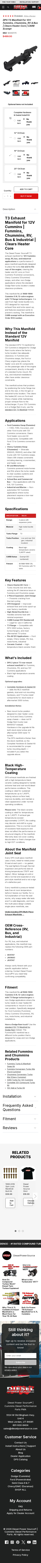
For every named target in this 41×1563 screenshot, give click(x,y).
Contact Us (20, 1442)
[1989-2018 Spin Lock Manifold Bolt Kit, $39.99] (10, 1173)
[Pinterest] (18, 1542)
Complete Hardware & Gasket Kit (21, 687)
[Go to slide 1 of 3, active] (15, 1231)
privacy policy (11, 1370)
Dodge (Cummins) (20, 1476)
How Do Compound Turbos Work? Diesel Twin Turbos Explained (10, 1284)
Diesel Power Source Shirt (26, 1187)
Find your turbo (9, 2)
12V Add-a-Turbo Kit (16, 1088)
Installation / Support (29, 2)
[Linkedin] (34, 1542)
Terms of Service (20, 1550)
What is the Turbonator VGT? (30, 1281)
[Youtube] (29, 1542)
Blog (20, 1452)
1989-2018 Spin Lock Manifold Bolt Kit (10, 1187)
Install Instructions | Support (20, 1446)
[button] (34, 7)
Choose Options (30, 1202)
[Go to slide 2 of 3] (19, 1231)
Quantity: (8, 191)
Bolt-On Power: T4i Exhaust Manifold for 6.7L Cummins (30, 1310)
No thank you (29, 122)
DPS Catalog (20, 1459)
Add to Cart (11, 1203)
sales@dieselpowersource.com (20, 1428)
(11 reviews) (18, 16)
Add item (19, 121)
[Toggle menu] (3, 7)
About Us (21, 1449)
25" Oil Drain (19, 169)
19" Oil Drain (19, 151)
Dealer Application (21, 1456)
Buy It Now (26, 196)
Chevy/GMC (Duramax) (20, 1486)
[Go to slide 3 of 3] (23, 1231)
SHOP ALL (20, 1489)
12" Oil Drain (19, 133)
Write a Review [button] (29, 16)
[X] (23, 1542)
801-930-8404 (20, 1425)
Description (9, 209)
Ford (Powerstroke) (20, 1479)
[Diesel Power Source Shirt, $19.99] (28, 1173)
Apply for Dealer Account (20, 1513)
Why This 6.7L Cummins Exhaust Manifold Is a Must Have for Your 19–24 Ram (10, 1311)
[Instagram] (12, 1542)
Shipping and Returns (20, 1509)
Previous (3, 1196)
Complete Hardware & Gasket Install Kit (22, 113)
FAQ (20, 1506)
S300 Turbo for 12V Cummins (20, 1080)
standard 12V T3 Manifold (16, 410)
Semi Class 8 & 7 (20, 1483)
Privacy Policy (20, 1555)
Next (35, 1196)
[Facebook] (6, 1542)
